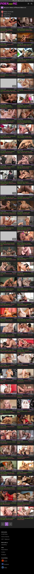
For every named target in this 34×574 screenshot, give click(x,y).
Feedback (3, 554)
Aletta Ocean (13, 214)
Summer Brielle (21, 458)
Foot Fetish (29, 44)
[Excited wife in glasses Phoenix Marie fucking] (25, 480)
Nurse (7, 183)
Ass (18, 44)
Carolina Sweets (4, 123)
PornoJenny (14, 27)
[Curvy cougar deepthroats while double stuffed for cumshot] (25, 98)
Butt (9, 319)
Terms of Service (5, 536)
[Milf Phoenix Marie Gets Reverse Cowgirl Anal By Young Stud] (8, 251)
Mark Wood (13, 396)
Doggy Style (28, 136)
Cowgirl (19, 487)
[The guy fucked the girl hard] (8, 327)
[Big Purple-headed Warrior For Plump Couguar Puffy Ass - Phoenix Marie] (8, 129)
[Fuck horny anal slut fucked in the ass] (8, 419)
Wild (21, 168)
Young (7, 259)
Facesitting (2, 519)
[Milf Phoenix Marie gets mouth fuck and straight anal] (8, 266)
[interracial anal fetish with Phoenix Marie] (8, 404)
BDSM (1, 411)
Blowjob (23, 29)
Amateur (19, 59)
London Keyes (20, 245)
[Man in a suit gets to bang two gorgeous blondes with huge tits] (25, 22)
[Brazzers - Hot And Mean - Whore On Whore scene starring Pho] (8, 465)
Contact (3, 552)
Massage (19, 351)
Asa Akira (2, 76)
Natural (12, 166)
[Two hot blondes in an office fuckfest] (25, 495)
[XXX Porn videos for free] (8, 3)
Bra (10, 472)
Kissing (8, 166)
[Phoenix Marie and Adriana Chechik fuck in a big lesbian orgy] (8, 343)
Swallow (2, 336)
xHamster (31, 27)
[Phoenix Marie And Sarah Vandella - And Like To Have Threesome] (8, 190)
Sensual (26, 182)
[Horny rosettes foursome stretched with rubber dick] (25, 327)
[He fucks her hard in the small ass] (8, 52)
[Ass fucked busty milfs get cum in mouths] (25, 190)
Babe (18, 182)
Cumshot (14, 212)
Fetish (25, 44)
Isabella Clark (3, 31)
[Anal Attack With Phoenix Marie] (8, 434)
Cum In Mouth (7, 105)
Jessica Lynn (3, 184)
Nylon (20, 457)
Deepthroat (3, 107)
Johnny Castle (3, 45)
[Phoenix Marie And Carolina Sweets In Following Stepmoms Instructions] (8, 113)
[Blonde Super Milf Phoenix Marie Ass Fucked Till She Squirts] (8, 220)
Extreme (31, 426)
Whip (6, 336)
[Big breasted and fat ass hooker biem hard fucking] (8, 297)
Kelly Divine (3, 428)
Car (10, 121)
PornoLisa (14, 43)
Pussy (11, 107)
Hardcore (10, 29)
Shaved (19, 489)
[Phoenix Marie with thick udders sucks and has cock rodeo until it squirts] (25, 434)
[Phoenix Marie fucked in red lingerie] (25, 419)
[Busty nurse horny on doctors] (8, 480)
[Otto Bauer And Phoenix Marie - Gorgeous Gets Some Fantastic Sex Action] (25, 144)
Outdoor (22, 244)
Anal (1, 29)
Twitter (5, 567)
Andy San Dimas (21, 352)
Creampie (2, 183)
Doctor (26, 289)
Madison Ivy (6, 366)
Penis (7, 75)
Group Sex (19, 122)
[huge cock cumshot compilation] (8, 205)
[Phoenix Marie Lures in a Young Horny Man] (25, 358)
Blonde (19, 29)
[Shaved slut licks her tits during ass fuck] (25, 388)
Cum (23, 105)
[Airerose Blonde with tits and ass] (8, 511)
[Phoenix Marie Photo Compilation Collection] (25, 404)
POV (13, 197)
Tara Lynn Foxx (21, 76)
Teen (1, 91)
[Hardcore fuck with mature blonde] (8, 450)
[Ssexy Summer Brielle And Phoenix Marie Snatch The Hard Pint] (25, 450)
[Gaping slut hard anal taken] (8, 358)
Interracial (2, 30)
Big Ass (23, 59)
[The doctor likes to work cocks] (8, 37)
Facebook (6, 564)
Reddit (5, 561)
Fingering (2, 90)
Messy (11, 90)
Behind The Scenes (22, 228)
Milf (5, 44)
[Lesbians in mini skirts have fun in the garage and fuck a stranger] (8, 98)
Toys (23, 351)
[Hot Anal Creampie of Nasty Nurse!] (8, 174)
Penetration (28, 319)
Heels (7, 107)
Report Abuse (4, 549)
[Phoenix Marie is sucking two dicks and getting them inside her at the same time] (25, 297)
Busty (21, 197)
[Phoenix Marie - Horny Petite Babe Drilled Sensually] (25, 174)
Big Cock (7, 121)
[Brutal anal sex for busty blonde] (25, 465)
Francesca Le (20, 382)
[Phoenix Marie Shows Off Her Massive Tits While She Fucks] (8, 495)
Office (29, 503)
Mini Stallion (13, 91)
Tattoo (1, 137)
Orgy (10, 350)
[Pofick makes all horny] (8, 22)
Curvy (25, 105)
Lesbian (7, 90)
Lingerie (25, 212)
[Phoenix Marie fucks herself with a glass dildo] (25, 511)
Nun (9, 59)
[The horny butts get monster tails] (8, 67)
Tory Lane (30, 335)
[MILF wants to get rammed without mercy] (25, 251)
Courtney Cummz (25, 230)
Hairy (18, 137)
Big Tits (21, 44)
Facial (27, 29)
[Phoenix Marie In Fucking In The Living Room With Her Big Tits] (8, 144)
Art (1, 304)
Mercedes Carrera (8, 305)
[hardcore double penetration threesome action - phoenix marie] (25, 113)
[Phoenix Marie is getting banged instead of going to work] (8, 373)
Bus (23, 426)
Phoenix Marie (9, 30)
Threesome (22, 30)
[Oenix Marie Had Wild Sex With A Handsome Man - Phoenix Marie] (25, 159)
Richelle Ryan (3, 475)
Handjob (25, 122)
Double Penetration (26, 121)
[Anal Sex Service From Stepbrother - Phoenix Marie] (25, 52)
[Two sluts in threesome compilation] (25, 373)
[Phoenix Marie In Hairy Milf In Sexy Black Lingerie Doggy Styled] (25, 129)
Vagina (25, 107)
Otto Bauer (30, 152)
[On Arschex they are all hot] (25, 67)
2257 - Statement (5, 539)
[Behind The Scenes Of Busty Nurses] (25, 220)
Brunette (19, 121)
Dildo (4, 75)
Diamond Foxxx (21, 505)
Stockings (30, 122)
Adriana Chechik (12, 351)
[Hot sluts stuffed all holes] (25, 83)
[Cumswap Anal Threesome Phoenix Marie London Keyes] (25, 236)
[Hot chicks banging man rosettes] (25, 343)
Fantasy (31, 59)
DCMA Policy (4, 534)
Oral (1, 504)
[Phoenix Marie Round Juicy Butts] (8, 312)
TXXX (32, 43)
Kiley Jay (29, 45)
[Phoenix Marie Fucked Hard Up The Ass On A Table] (25, 205)
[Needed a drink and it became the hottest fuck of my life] (8, 159)
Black (23, 136)
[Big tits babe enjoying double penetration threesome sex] (25, 312)
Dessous (5, 29)
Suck (32, 273)
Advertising (4, 544)
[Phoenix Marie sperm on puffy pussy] (8, 388)
